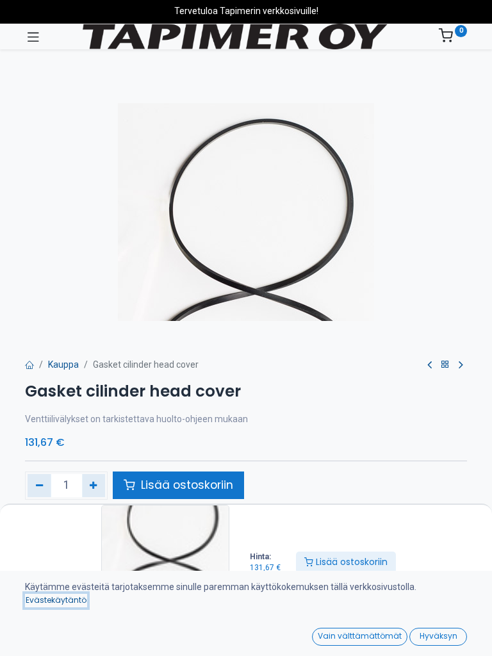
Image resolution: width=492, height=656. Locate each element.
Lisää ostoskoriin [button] (185, 485)
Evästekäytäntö (56, 599)
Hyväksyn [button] (438, 635)
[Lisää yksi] (94, 485)
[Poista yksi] (39, 485)
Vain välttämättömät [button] (360, 635)
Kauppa (63, 364)
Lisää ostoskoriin (350, 561)
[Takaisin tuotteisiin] (445, 365)
